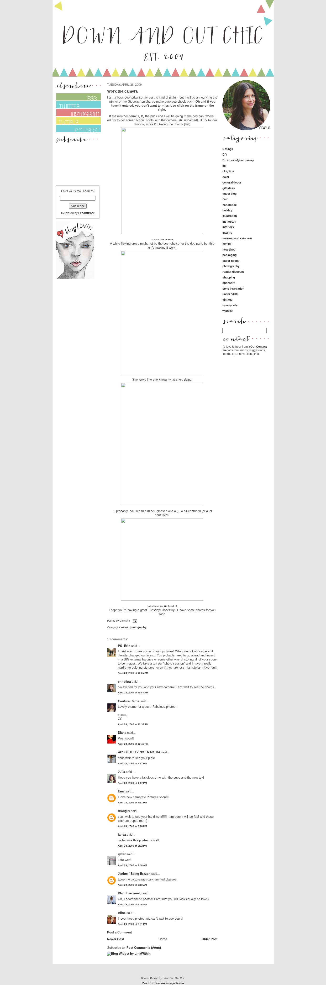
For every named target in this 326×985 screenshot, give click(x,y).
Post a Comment (119, 932)
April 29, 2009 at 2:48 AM (132, 865)
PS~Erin (124, 646)
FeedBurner (86, 213)
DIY (224, 154)
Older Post (209, 939)
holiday (227, 210)
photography (138, 627)
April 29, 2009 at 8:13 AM (132, 885)
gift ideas (228, 188)
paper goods (230, 260)
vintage (227, 299)
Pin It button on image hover (163, 983)
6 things (227, 149)
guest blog (229, 193)
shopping (228, 277)
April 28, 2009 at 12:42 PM (133, 744)
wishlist (227, 310)
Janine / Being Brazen (134, 873)
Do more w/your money (238, 160)
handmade (229, 204)
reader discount (233, 271)
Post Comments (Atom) (143, 947)
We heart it (166, 239)
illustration (229, 215)
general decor (231, 182)
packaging (229, 255)
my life (226, 243)
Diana (122, 732)
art (224, 165)
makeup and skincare (237, 238)
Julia (121, 772)
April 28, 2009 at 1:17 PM (132, 763)
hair (225, 199)
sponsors (228, 282)
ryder (122, 854)
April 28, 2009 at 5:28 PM (132, 826)
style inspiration (233, 288)
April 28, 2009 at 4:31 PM (132, 802)
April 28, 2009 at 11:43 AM (133, 692)
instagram (229, 221)
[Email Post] (134, 620)
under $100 (230, 294)
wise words (230, 305)
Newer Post (115, 939)
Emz (121, 791)
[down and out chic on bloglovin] (75, 277)
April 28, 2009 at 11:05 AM (133, 673)
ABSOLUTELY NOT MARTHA (139, 752)
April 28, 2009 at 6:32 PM (132, 845)
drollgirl (124, 811)
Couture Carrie (128, 701)
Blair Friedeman (130, 893)
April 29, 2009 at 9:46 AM (132, 904)
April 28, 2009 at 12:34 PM (133, 724)
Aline (122, 913)
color (225, 176)
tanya (122, 834)
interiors (228, 227)
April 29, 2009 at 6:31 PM (132, 924)
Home (162, 939)
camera (123, 627)
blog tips (228, 171)
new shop (228, 249)
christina (124, 681)
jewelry (227, 232)
